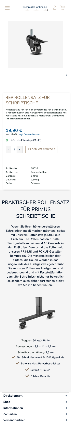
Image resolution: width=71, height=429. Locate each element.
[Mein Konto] (54, 8)
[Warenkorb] (63, 8)
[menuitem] (6, 8)
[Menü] (6, 8)
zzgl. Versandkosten (29, 134)
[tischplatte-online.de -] (35, 8)
